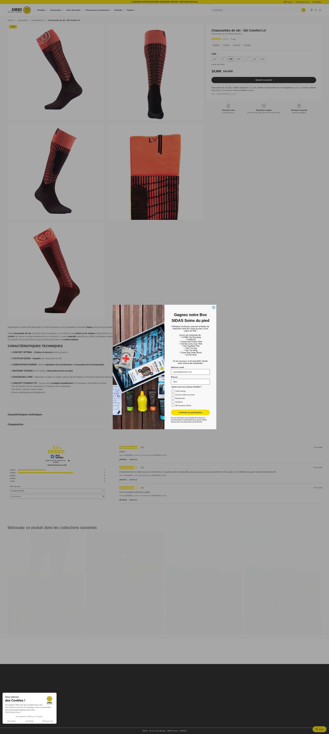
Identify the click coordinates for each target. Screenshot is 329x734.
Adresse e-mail (177, 367)
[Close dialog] (213, 307)
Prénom (174, 377)
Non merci (11, 721)
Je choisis (30, 721)
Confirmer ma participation (190, 412)
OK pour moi (47, 721)
